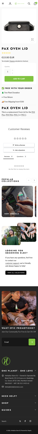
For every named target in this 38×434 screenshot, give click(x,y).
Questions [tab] (20, 156)
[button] (3, 3)
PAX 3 (23, 115)
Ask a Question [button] (20, 150)
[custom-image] (6, 365)
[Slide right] (34, 26)
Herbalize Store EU (16, 430)
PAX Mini (9, 115)
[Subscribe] (32, 342)
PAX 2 (16, 115)
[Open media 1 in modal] (19, 26)
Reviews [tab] (7, 156)
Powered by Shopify (26, 430)
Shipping (12, 61)
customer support (12, 263)
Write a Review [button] (20, 145)
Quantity (7, 66)
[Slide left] (4, 26)
